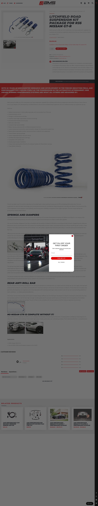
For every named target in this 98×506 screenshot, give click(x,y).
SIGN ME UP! (61, 258)
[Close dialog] (72, 236)
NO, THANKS (61, 262)
